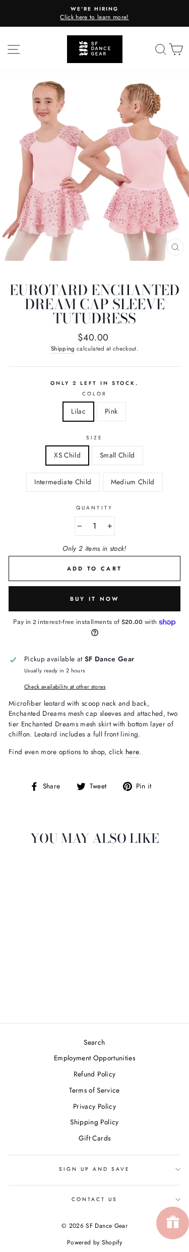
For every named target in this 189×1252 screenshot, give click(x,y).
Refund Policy (94, 1074)
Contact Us (95, 1199)
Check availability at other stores (65, 686)
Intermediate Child (62, 482)
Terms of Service (94, 1090)
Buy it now (94, 599)
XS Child (67, 455)
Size (94, 437)
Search (94, 1042)
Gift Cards (94, 1138)
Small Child (117, 455)
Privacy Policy (94, 1106)
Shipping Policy (94, 1122)
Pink (111, 411)
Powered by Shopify (94, 1242)
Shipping (63, 349)
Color (94, 393)
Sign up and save (95, 1169)
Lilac (78, 411)
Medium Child (133, 482)
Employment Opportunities (94, 1058)
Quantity (94, 507)
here (132, 752)
